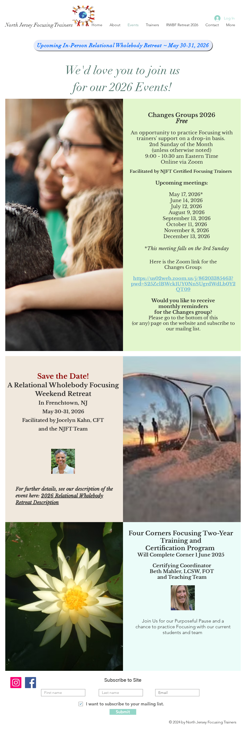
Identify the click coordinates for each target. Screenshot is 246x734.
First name (49, 685)
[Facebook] (30, 682)
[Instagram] (15, 682)
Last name (106, 685)
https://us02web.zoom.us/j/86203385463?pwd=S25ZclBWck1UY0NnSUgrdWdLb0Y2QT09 (183, 284)
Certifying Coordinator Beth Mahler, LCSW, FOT (182, 568)
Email (159, 685)
